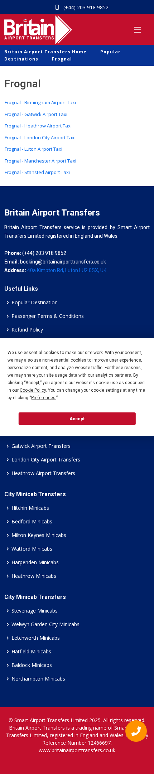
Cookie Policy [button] (33, 390)
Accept (77, 418)
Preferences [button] (43, 397)
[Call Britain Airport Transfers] (133, 733)
